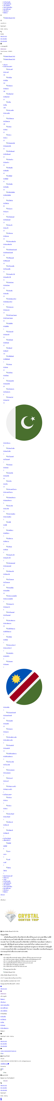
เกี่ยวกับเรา (3, 1002)
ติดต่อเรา (3, 999)
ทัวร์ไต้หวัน (3, 1019)
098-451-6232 (4, 36)
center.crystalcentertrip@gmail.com (8, 1051)
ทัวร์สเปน (3, 1025)
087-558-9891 (4, 38)
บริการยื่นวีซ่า (4, 1010)
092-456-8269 (4, 41)
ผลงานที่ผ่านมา (4, 1007)
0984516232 (3, 49)
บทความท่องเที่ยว (5, 1005)
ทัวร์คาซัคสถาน (4, 1028)
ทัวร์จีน (2, 1022)
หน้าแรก (3, 894)
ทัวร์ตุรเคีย (3, 1016)
